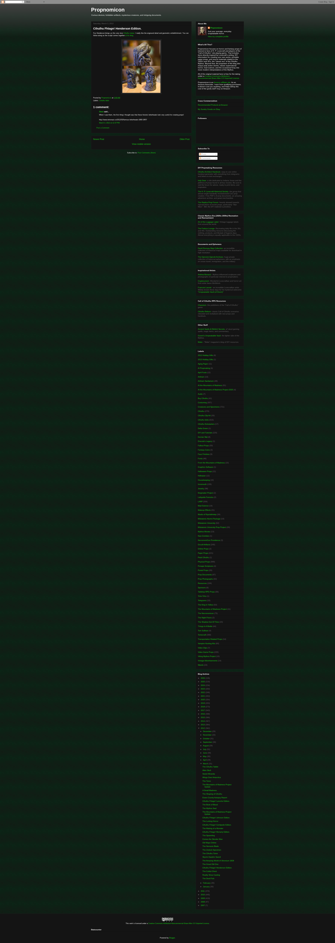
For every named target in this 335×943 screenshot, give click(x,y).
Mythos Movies (204, 532)
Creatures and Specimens (208, 407)
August (206, 746)
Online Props (203, 549)
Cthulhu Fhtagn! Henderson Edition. (217, 868)
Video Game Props (206, 652)
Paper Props (203, 553)
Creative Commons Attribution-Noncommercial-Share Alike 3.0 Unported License (178, 923)
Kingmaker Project (205, 493)
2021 (203, 696)
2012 (203, 728)
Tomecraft (202, 635)
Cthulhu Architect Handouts (209, 172)
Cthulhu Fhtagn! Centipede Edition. (216, 825)
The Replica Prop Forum (208, 202)
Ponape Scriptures (205, 566)
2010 (203, 895)
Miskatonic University (206, 523)
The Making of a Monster (212, 828)
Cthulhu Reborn (204, 311)
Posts (203, 154)
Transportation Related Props (210, 639)
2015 (203, 717)
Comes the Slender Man (212, 839)
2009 (203, 898)
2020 (203, 700)
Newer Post (98, 139)
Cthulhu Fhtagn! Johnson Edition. (216, 818)
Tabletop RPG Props (206, 592)
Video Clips (202, 648)
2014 (203, 721)
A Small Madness (209, 790)
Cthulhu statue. (129, 33)
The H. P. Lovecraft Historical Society (213, 191)
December (207, 731)
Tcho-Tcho (202, 596)
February (207, 883)
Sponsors (202, 588)
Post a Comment (102, 128)
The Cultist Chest (209, 871)
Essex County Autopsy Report (214, 798)
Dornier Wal (203, 437)
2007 (203, 905)
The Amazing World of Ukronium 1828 (218, 861)
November (207, 735)
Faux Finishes (204, 454)
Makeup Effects (204, 510)
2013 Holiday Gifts (205, 359)
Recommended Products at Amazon (213, 105)
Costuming (202, 402)
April (205, 760)
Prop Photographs (205, 579)
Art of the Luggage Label (208, 222)
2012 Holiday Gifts (205, 355)
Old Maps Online (209, 843)
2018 (203, 707)
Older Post (184, 139)
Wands (200, 665)
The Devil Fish (208, 878)
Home (142, 139)
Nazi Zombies (203, 536)
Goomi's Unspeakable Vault (209, 336)
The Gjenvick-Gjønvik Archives (210, 257)
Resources (202, 583)
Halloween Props (205, 471)
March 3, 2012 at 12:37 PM (109, 123)
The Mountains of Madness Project (212, 609)
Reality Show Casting (211, 875)
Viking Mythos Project (207, 656)
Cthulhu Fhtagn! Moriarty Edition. (216, 832)
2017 (203, 710)
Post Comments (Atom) (147, 153)
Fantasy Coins (204, 450)
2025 (203, 682)
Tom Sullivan (203, 631)
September (208, 742)
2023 (203, 689)
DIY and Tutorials (205, 433)
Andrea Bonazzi (204, 274)
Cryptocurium (203, 281)
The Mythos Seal (209, 808)
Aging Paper (203, 364)
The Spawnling (208, 835)
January (206, 887)
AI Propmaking (204, 368)
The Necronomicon (206, 613)
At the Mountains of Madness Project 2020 (215, 390)
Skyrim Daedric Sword (211, 857)
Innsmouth (202, 484)
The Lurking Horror (210, 821)
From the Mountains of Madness (211, 463)
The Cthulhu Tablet (210, 767)
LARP (200, 501)
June (205, 753)
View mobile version (141, 144)
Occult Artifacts (204, 545)
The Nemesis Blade (210, 846)
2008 (203, 902)
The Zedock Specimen (211, 850)
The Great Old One (210, 864)
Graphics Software (205, 467)
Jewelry (201, 489)
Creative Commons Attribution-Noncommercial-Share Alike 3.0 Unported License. (219, 77)
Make (200, 342)
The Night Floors (205, 618)
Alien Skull (206, 770)
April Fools (202, 372)
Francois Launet (204, 287)
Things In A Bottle (205, 626)
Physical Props (204, 562)
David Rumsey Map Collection (210, 248)
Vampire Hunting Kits (206, 643)
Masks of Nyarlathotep (207, 514)
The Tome (206, 781)
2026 (203, 678)
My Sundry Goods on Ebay (209, 109)
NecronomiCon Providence (209, 540)
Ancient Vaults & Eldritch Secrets (211, 329)
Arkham (201, 377)
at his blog (129, 35)
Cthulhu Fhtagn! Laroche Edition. (216, 801)
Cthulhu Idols (104, 101)
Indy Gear (202, 180)
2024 (203, 685)
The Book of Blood (210, 805)
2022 (203, 692)
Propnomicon (108, 10)
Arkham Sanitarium (206, 381)
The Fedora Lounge (206, 228)
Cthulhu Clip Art (204, 415)
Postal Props (203, 570)
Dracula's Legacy (205, 441)
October (206, 738)
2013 (203, 725)
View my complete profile (218, 36)
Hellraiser (202, 476)
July (205, 749)
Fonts (200, 458)
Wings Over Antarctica (211, 777)
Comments (206, 158)
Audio (200, 394)
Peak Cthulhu (203, 557)
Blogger (172, 938)
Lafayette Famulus (205, 497)
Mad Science (203, 506)
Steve (101, 112)
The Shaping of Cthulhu (212, 794)
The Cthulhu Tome (210, 853)
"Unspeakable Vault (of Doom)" (211, 292)
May (205, 756)
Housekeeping (204, 480)
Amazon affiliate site (222, 82)
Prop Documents (205, 575)
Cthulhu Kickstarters (206, 424)
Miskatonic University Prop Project (212, 527)
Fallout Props (203, 445)
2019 (203, 703)
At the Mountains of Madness (210, 385)
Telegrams (202, 600)
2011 (203, 891)
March (206, 764)
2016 (203, 714)
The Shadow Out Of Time (208, 622)
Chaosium (202, 305)
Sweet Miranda (208, 774)
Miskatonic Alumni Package (209, 519)
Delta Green (203, 428)
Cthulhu (201, 411)
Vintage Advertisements (207, 661)
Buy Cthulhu (203, 398)
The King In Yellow (205, 605)
